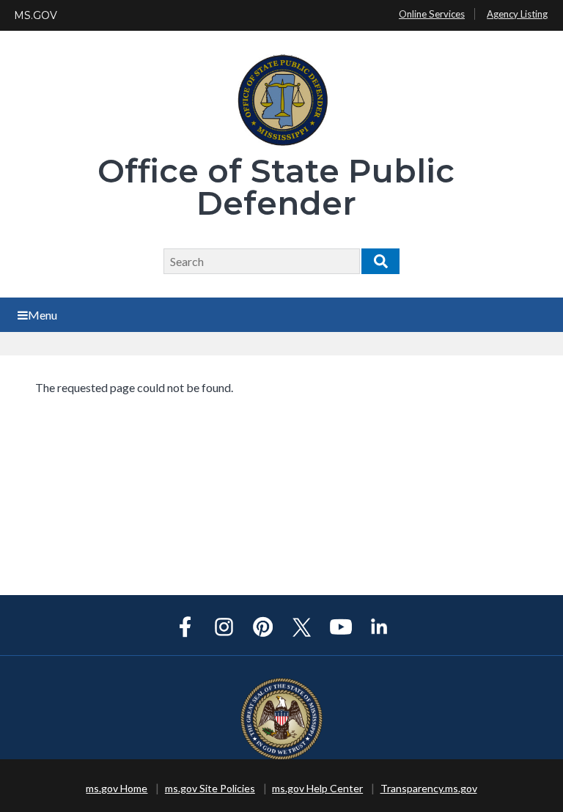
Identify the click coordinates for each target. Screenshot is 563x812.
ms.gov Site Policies (210, 788)
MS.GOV (35, 15)
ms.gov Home (116, 788)
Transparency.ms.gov (428, 788)
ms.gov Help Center (317, 788)
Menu (42, 315)
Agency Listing (517, 14)
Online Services (432, 14)
